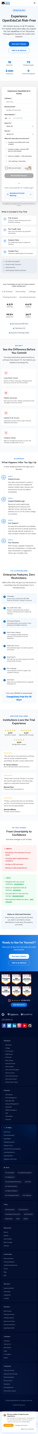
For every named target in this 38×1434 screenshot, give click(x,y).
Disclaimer (7, 1384)
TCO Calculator (23, 1209)
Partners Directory (9, 1325)
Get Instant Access (19, 176)
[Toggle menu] (34, 3)
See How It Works (19, 44)
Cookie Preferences (19, 1405)
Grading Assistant (9, 1142)
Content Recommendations (12, 1149)
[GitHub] (30, 1025)
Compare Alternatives (10, 1265)
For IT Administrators (12, 1195)
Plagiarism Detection (10, 1159)
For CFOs (28, 1181)
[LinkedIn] (14, 1025)
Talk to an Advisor (19, 50)
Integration (7, 1295)
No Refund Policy (9, 1377)
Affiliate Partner (9, 1318)
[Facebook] (4, 1025)
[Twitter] (9, 1025)
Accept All (8, 1425)
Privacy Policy (24, 203)
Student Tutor (8, 1145)
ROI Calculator (9, 1209)
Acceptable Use (8, 1387)
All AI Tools (7, 1132)
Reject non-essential (27, 1429)
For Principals (9, 1172)
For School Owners (11, 1186)
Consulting (7, 1291)
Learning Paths (8, 1156)
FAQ (5, 1275)
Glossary (6, 1246)
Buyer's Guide (8, 1242)
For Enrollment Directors (13, 1181)
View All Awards (19, 1005)
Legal (5, 1351)
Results (6, 1235)
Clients (6, 1232)
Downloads (8, 1218)
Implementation (9, 1288)
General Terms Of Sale (10, 1374)
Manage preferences (21, 1425)
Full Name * (8, 98)
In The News (7, 1354)
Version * (8, 131)
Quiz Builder (7, 1139)
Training (6, 1298)
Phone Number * (10, 114)
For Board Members (11, 1191)
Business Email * (10, 107)
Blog (5, 1272)
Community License (10, 1391)
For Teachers (27, 1195)
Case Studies (8, 1239)
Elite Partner (8, 1311)
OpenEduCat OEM (9, 1328)
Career (6, 1358)
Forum (6, 1269)
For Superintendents (24, 1172)
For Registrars (9, 1177)
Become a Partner (9, 1321)
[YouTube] (25, 1025)
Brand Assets (28, 1214)
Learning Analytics (9, 1152)
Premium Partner (9, 1314)
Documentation (8, 1258)
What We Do (7, 1347)
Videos (26, 1218)
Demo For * (8, 123)
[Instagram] (19, 1025)
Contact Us (7, 1344)
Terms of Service (9, 1370)
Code (17, 1218)
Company (7, 1341)
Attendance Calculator (12, 1214)
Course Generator (9, 1135)
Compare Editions (9, 1262)
